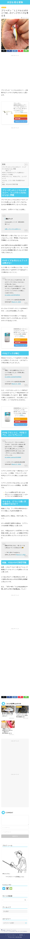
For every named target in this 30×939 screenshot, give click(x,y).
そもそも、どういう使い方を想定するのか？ (13, 181)
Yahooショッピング (21, 121)
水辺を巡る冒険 (15, 2)
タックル (3, 7)
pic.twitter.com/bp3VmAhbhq (13, 376)
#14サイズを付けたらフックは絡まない (13, 172)
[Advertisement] (15, 72)
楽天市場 (17, 118)
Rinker (21, 111)
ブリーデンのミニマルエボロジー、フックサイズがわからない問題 (14, 168)
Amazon (17, 115)
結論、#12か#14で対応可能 (10, 184)
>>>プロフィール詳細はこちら (15, 876)
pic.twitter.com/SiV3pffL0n (12, 295)
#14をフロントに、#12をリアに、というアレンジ (14, 177)
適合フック (8, 170)
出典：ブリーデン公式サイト (13, 229)
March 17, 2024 (16, 302)
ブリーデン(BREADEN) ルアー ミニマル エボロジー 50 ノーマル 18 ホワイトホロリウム (20, 107)
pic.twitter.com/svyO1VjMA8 (13, 457)
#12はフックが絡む (7, 174)
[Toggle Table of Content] (25, 164)
